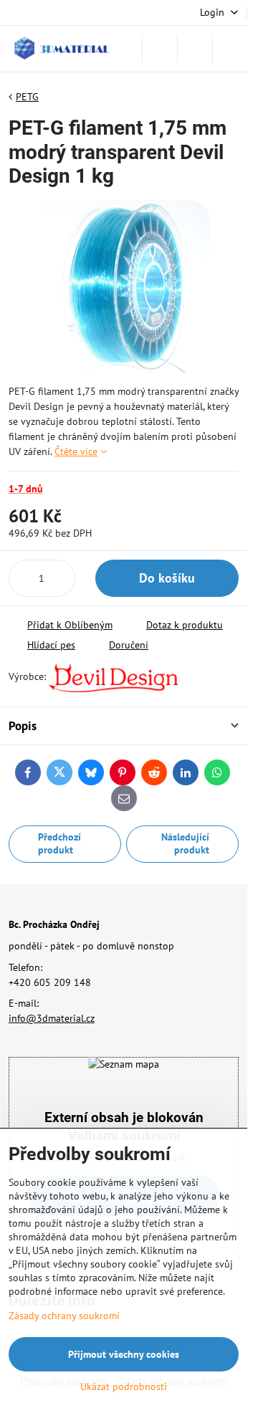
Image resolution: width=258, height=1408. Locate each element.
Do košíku (167, 578)
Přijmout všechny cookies (123, 1354)
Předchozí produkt (59, 843)
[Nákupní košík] (195, 48)
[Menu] (230, 48)
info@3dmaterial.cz (52, 1018)
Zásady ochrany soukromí (64, 1315)
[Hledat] (160, 48)
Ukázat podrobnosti (123, 1386)
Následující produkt (185, 843)
